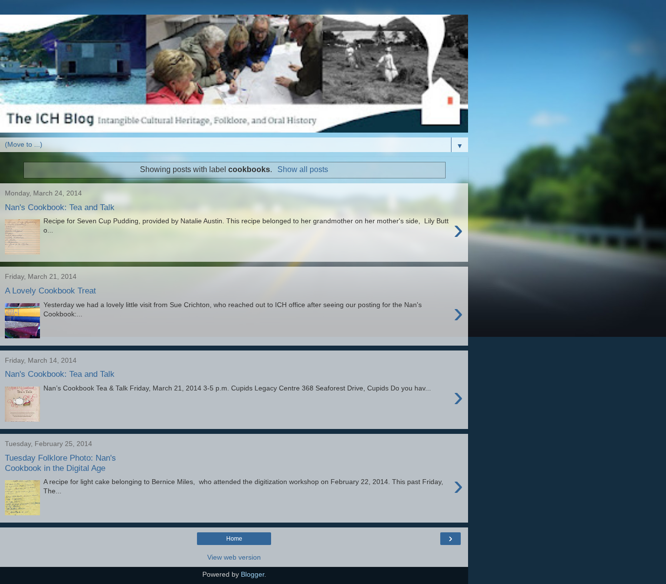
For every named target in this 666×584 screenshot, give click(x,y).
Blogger (252, 574)
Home (234, 538)
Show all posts (302, 169)
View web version (234, 557)
